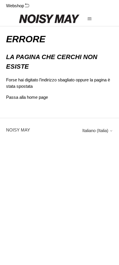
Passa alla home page (27, 97)
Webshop (15, 5)
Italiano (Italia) (95, 130)
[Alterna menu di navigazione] (89, 18)
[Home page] (49, 18)
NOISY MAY (18, 129)
